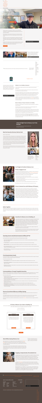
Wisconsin (8, 386)
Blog (13, 384)
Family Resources (15, 383)
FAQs (13, 385)
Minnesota (8, 383)
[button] (12, 22)
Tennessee (8, 385)
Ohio (7, 384)
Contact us (25, 297)
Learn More (21, 332)
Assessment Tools (15, 386)
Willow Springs (5, 8)
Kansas (4, 386)
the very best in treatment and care (33, 172)
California (4, 383)
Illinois (3, 385)
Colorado (4, 384)
